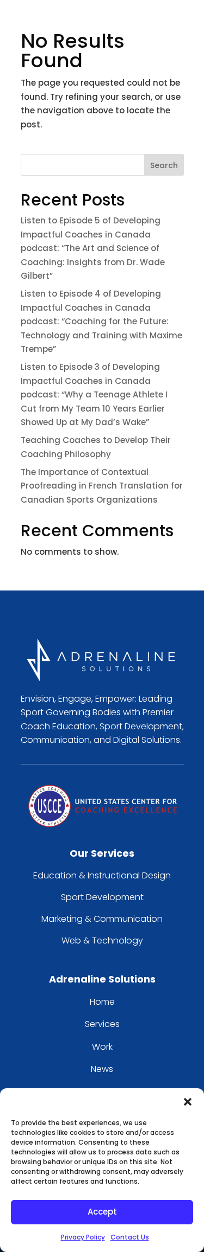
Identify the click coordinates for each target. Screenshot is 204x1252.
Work (102, 1047)
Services (102, 1024)
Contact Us (129, 1237)
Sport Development (102, 897)
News (102, 1069)
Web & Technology (102, 940)
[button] (187, 1101)
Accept (102, 1211)
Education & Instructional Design (102, 875)
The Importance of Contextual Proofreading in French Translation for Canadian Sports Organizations (102, 485)
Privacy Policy (83, 1237)
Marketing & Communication (102, 919)
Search (164, 165)
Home (102, 1002)
